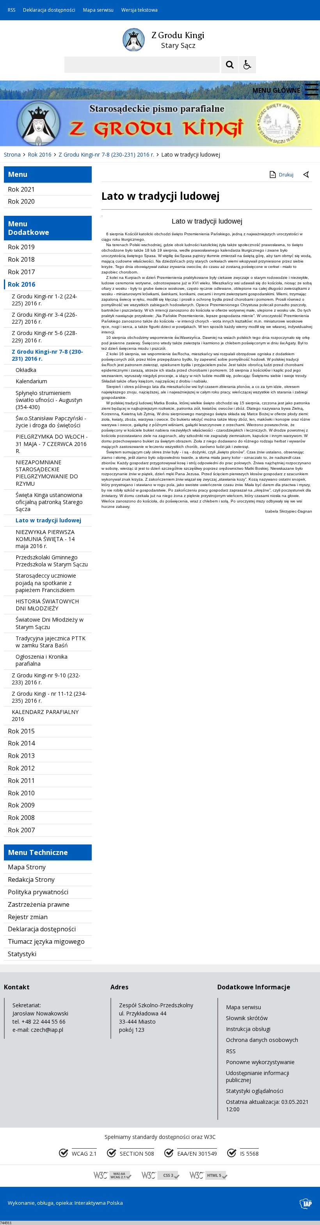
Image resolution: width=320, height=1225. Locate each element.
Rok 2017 (21, 272)
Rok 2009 (21, 805)
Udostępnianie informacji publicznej (257, 1076)
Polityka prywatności (38, 892)
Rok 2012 (21, 768)
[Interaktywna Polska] (306, 1204)
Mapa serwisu (98, 10)
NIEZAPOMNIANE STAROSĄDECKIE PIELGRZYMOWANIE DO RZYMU (47, 472)
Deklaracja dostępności (49, 10)
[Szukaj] (229, 64)
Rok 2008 (21, 817)
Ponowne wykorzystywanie (260, 1062)
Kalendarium (31, 381)
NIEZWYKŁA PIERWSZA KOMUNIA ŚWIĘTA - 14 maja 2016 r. (45, 539)
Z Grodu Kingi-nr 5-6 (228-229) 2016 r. (44, 336)
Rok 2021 (21, 189)
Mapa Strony (27, 867)
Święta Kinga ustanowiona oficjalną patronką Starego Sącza (49, 502)
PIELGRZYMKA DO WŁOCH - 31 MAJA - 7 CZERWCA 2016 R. (52, 443)
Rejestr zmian (28, 917)
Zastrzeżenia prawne (38, 904)
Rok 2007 (21, 830)
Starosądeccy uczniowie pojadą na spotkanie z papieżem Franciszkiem (46, 582)
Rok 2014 (21, 743)
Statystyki (22, 954)
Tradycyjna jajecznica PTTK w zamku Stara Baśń (50, 642)
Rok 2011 (21, 780)
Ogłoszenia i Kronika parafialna (42, 660)
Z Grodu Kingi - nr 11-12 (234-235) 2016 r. (49, 697)
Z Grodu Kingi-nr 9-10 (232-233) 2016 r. (46, 679)
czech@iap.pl (47, 1029)
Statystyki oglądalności (254, 1091)
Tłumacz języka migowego (46, 941)
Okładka (26, 370)
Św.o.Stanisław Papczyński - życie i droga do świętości (51, 421)
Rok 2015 (21, 731)
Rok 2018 (21, 259)
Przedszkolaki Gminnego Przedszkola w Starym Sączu (52, 560)
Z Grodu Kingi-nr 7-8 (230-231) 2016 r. (47, 355)
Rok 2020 (21, 201)
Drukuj (286, 174)
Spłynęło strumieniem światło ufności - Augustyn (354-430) (49, 400)
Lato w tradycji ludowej (48, 520)
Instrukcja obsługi (248, 1029)
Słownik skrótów (247, 1018)
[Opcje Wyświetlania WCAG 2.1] (247, 64)
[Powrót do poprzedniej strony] (306, 175)
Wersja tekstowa (139, 10)
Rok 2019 (21, 247)
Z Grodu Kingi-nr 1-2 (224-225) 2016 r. (44, 300)
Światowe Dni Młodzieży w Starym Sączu (50, 623)
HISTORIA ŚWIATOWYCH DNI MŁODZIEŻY (47, 605)
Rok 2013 (21, 755)
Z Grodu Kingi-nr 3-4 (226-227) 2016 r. (44, 318)
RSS (11, 10)
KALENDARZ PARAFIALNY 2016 (45, 715)
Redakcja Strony (31, 879)
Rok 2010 (21, 793)
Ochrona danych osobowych (262, 1039)
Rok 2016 (21, 284)
